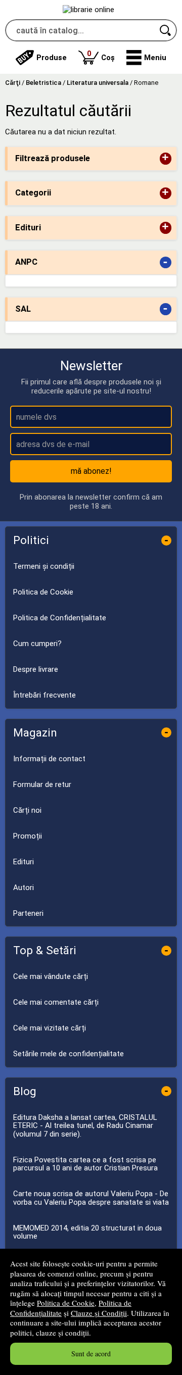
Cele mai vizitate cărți (49, 1028)
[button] (146, 57)
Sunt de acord (91, 1353)
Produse (51, 57)
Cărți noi (27, 810)
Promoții (27, 836)
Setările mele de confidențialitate (68, 1053)
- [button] (165, 262)
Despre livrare (35, 669)
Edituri (23, 861)
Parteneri (28, 913)
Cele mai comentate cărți (56, 1002)
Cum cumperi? (37, 643)
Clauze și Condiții (99, 1313)
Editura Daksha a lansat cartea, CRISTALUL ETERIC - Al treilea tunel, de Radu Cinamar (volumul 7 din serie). (85, 1126)
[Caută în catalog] (166, 30)
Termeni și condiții (43, 566)
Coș (101, 55)
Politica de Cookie (66, 1303)
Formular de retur (42, 784)
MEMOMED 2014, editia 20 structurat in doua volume (87, 1232)
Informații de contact (49, 758)
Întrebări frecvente (44, 695)
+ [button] (165, 158)
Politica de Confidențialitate (59, 617)
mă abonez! (91, 471)
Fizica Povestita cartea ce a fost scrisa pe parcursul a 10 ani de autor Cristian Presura (85, 1164)
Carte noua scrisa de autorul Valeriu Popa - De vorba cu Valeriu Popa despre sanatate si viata (91, 1198)
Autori (23, 887)
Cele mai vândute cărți (50, 976)
